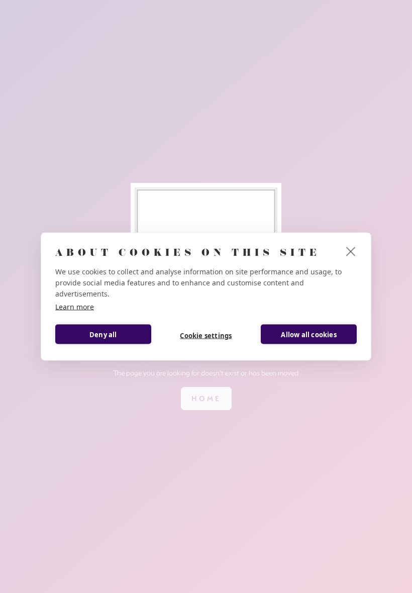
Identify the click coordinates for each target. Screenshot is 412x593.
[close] (351, 251)
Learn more (74, 307)
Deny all (103, 334)
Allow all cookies (308, 334)
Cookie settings (206, 335)
